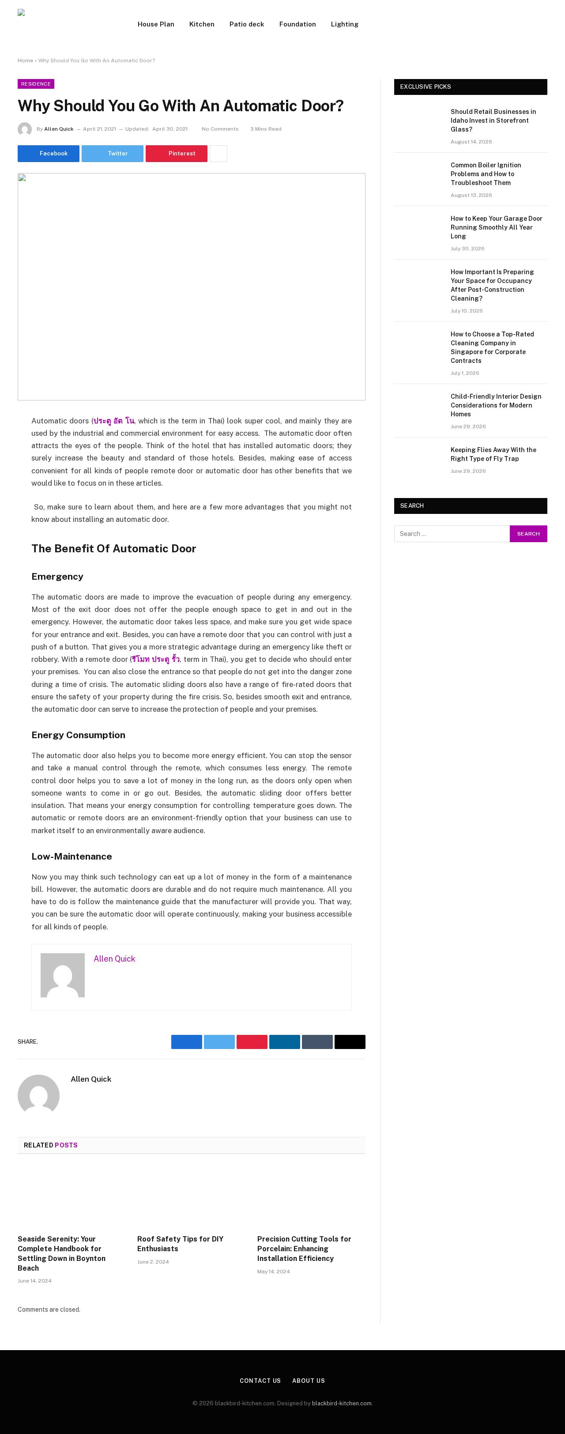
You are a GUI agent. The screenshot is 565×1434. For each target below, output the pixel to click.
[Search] (530, 24)
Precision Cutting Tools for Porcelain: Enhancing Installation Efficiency (304, 1249)
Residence (36, 84)
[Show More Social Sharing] (218, 153)
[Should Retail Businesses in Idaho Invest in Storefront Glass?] (418, 123)
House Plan (156, 24)
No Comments (220, 129)
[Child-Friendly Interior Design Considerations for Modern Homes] (418, 408)
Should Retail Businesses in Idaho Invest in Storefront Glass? (493, 120)
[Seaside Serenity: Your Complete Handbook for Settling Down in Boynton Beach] (72, 1196)
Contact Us (260, 1380)
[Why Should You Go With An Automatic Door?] (191, 286)
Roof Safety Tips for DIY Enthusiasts (180, 1244)
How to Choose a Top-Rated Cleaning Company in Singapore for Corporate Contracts (492, 347)
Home (25, 60)
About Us (308, 1380)
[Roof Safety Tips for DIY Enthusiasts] (191, 1196)
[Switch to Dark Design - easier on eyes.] (543, 24)
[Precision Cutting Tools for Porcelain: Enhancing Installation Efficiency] (311, 1196)
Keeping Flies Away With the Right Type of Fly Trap (493, 454)
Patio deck (247, 24)
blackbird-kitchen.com (342, 1403)
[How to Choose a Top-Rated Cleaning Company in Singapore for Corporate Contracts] (418, 345)
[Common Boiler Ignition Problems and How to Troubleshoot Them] (418, 176)
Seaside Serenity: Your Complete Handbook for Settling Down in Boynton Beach (61, 1253)
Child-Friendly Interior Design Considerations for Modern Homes (496, 405)
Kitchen (202, 24)
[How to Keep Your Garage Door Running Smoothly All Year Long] (418, 230)
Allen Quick (59, 129)
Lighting (344, 24)
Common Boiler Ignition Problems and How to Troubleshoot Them (486, 174)
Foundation (297, 24)
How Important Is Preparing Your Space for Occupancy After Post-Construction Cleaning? (492, 285)
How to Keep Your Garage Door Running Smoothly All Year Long (496, 227)
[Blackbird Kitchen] (66, 24)
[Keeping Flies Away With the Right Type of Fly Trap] (418, 461)
